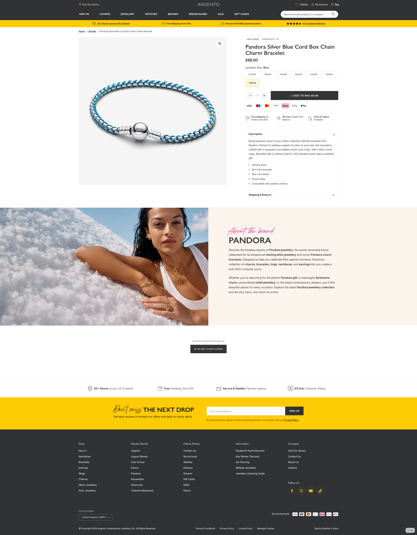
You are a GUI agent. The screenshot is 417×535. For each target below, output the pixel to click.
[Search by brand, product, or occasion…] (333, 14)
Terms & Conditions (205, 528)
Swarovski (137, 484)
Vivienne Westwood (142, 490)
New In (83, 450)
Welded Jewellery (246, 467)
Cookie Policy (246, 528)
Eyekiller (326, 528)
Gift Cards (189, 479)
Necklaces (85, 456)
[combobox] (309, 14)
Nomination (137, 479)
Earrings (83, 467)
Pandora (135, 473)
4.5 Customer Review (314, 23)
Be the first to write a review (208, 349)
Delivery (188, 467)
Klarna (186, 490)
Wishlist (187, 462)
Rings (82, 473)
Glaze (335, 528)
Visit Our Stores (90, 4)
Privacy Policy (291, 420)
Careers (292, 467)
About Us (293, 462)
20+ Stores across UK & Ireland (113, 23)
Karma (134, 467)
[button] (105, 14)
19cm (285, 75)
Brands (92, 31)
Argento (135, 450)
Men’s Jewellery (88, 484)
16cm (252, 82)
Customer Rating (309, 388)
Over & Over (138, 462)
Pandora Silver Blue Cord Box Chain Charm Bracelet (126, 31)
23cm (331, 75)
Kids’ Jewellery (87, 490)
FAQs (186, 484)
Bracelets (84, 462)
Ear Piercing (242, 462)
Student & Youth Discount (250, 450)
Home (82, 31)
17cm (254, 75)
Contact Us (189, 450)
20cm (300, 75)
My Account (190, 456)
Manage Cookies (265, 528)
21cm (315, 75)
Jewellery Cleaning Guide (250, 473)
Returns (187, 473)
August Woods (139, 456)
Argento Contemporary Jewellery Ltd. (116, 528)
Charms (83, 479)
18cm (269, 75)
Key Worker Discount (247, 456)
